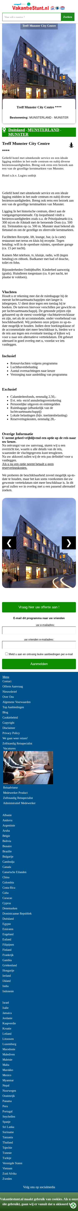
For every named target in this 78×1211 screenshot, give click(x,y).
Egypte (6, 923)
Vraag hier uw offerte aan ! (39, 607)
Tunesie (7, 1152)
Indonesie (8, 991)
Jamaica (7, 1013)
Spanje (6, 1121)
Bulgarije (7, 856)
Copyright (8, 722)
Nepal (5, 1085)
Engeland (8, 934)
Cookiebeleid (10, 717)
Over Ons (8, 696)
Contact (6, 681)
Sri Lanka (8, 1127)
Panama (7, 1101)
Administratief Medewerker (19, 803)
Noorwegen (9, 1090)
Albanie (7, 815)
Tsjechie (7, 1147)
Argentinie (8, 825)
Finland (6, 949)
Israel (5, 1002)
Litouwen (8, 1038)
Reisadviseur (10, 787)
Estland (6, 939)
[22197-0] (71, 145)
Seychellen (8, 1116)
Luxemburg (9, 1044)
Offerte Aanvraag (12, 686)
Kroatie (6, 1028)
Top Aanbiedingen (13, 707)
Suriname (8, 1132)
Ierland (6, 975)
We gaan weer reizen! (15, 738)
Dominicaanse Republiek (17, 913)
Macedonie (8, 1049)
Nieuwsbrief (9, 691)
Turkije (6, 1158)
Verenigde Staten (12, 1163)
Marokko (7, 1070)
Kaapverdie (9, 1023)
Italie (5, 1007)
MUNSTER (18, 134)
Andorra (7, 820)
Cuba (5, 892)
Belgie (6, 835)
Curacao (7, 898)
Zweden (7, 1178)
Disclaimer (8, 728)
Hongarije (8, 970)
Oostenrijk (8, 1095)
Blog (5, 712)
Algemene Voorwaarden (16, 702)
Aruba (6, 830)
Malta (5, 1064)
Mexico (6, 1075)
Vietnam (7, 1168)
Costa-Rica (8, 887)
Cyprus (6, 903)
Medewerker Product (15, 792)
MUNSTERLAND (43, 130)
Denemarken (9, 908)
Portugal (7, 1111)
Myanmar (8, 1080)
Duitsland (16, 130)
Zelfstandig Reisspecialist (17, 743)
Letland (6, 1033)
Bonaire (7, 846)
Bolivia (6, 841)
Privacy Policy (11, 733)
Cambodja (8, 861)
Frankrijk (8, 955)
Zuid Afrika (9, 1173)
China (5, 877)
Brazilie (7, 851)
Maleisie (7, 1059)
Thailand (7, 1142)
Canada (6, 867)
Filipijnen (8, 944)
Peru (5, 1106)
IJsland (6, 980)
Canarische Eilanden (14, 872)
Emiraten (7, 929)
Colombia (8, 882)
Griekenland (9, 965)
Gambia (7, 960)
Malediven (8, 1054)
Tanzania (7, 1137)
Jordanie (7, 1018)
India (5, 986)
